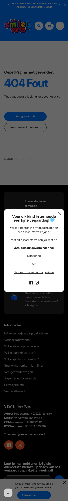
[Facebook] (31, 282)
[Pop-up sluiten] (59, 213)
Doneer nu (34, 255)
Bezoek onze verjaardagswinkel (34, 272)
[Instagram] (37, 282)
